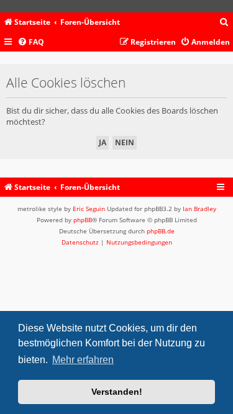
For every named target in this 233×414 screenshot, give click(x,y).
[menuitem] (224, 22)
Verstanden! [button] (116, 392)
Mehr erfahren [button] (83, 359)
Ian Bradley (199, 208)
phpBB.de (161, 231)
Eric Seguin (89, 208)
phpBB (82, 219)
